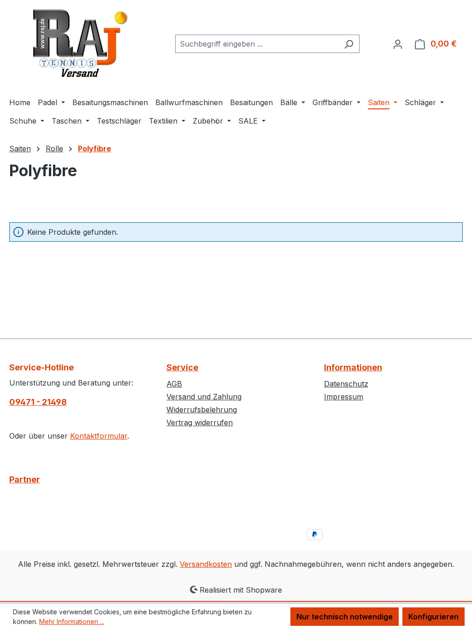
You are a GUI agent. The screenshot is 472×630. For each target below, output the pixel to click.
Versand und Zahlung (204, 396)
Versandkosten (206, 564)
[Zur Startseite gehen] (78, 42)
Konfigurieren (433, 616)
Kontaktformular (98, 435)
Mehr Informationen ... (71, 621)
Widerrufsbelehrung (201, 409)
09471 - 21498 (38, 402)
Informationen (353, 367)
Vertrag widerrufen (199, 422)
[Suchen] (349, 44)
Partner (24, 479)
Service (182, 367)
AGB (174, 383)
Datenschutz (346, 383)
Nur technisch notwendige (344, 616)
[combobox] (256, 44)
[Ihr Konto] (398, 44)
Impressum (343, 396)
